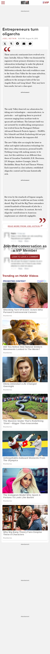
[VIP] (46, 3)
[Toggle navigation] (3, 3)
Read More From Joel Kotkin (24, 226)
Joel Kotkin (9, 39)
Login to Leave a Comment (25, 257)
